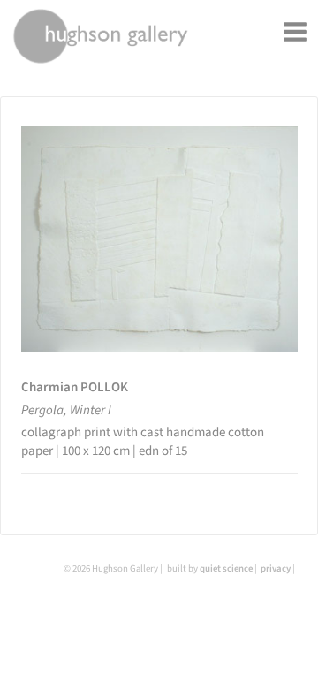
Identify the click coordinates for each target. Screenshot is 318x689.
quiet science (226, 568)
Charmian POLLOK (74, 387)
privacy (276, 568)
